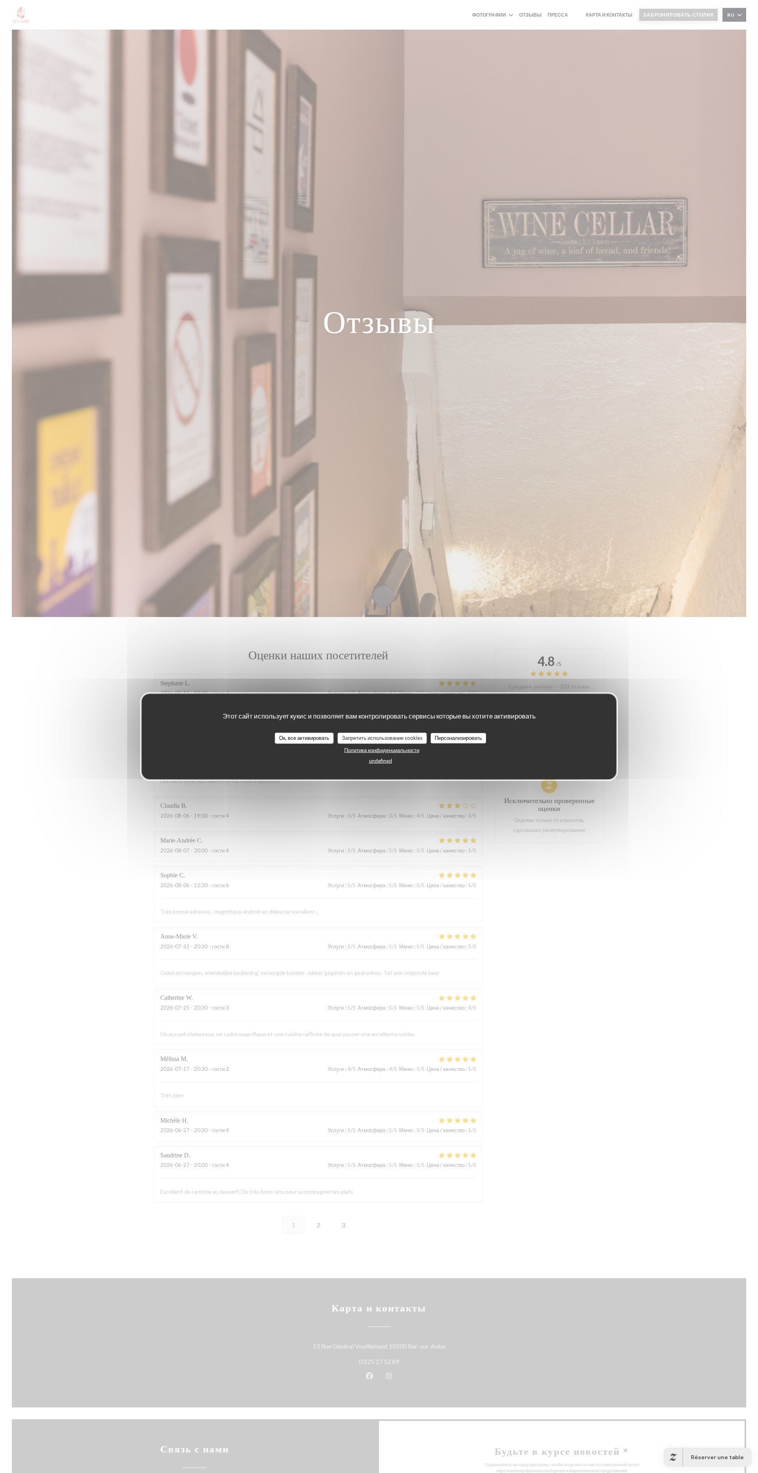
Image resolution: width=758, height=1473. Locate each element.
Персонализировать (458, 737)
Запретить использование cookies (382, 737)
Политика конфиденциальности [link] (381, 750)
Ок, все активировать (304, 737)
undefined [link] (380, 760)
